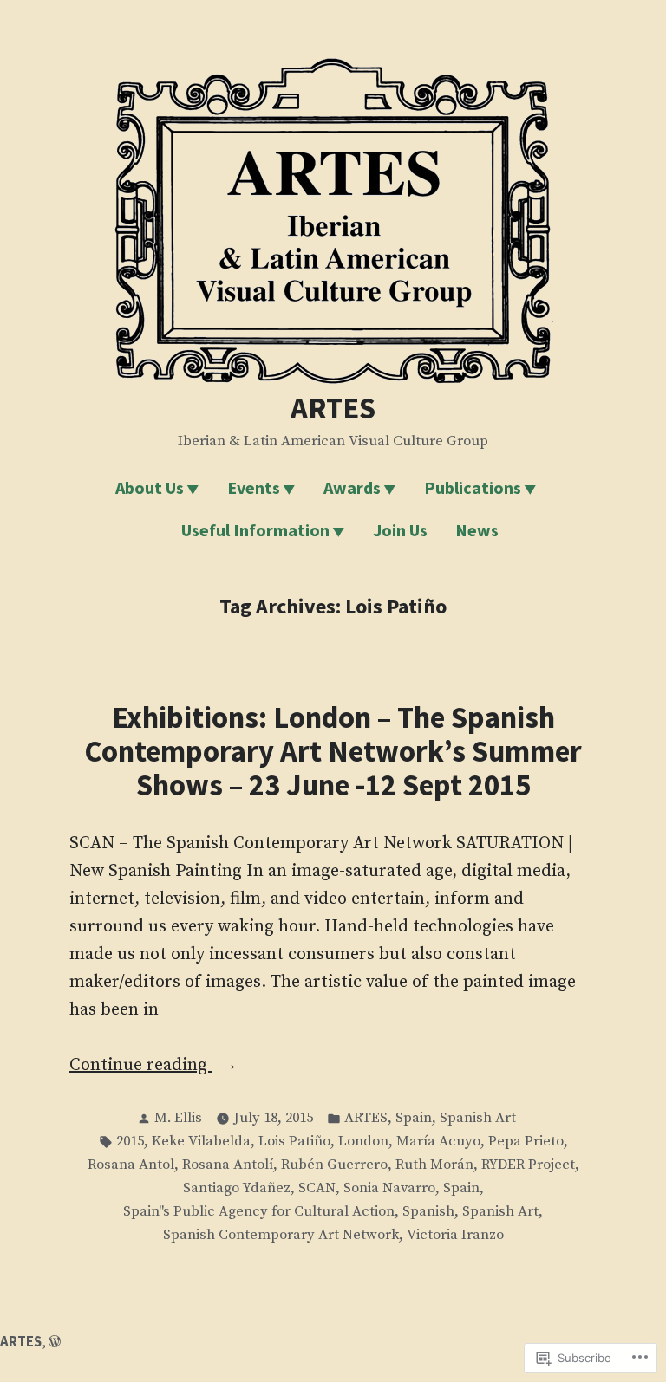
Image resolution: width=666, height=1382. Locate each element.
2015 (130, 1141)
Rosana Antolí (227, 1165)
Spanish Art (478, 1118)
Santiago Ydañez (237, 1188)
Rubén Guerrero (334, 1165)
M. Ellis (178, 1118)
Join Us (400, 530)
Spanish (428, 1212)
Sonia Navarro (389, 1188)
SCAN (317, 1188)
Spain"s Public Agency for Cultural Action (259, 1212)
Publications (472, 487)
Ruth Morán (434, 1165)
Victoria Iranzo (455, 1235)
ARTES (333, 407)
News (477, 530)
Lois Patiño (294, 1141)
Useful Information (255, 530)
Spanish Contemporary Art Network (281, 1235)
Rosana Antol (131, 1165)
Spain (413, 1118)
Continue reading (140, 1067)
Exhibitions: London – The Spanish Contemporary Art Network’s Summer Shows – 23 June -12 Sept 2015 (333, 750)
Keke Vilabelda (201, 1141)
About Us (149, 487)
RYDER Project (528, 1165)
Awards (352, 487)
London (363, 1141)
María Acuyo (438, 1141)
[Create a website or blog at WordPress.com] (55, 1342)
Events (253, 487)
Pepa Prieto (526, 1141)
